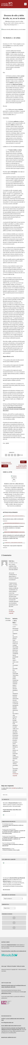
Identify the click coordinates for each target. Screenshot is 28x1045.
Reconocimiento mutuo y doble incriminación (13, 519)
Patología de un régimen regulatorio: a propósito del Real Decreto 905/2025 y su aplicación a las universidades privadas (13, 832)
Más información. (6, 889)
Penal (8, 24)
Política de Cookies (21, 966)
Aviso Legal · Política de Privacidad (8, 966)
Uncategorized (13, 24)
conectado (13, 788)
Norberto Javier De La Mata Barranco (14, 483)
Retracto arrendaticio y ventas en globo (11, 850)
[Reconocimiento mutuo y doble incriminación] (14, 516)
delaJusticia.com (9, 1022)
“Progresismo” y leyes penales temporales (12, 545)
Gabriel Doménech (6, 848)
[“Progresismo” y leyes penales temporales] (14, 542)
